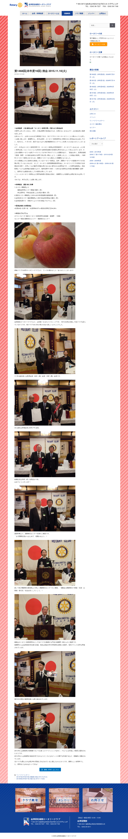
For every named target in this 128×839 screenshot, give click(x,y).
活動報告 (67, 13)
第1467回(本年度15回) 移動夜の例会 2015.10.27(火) (31, 777)
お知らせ (93, 114)
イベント (93, 117)
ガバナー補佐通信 (96, 124)
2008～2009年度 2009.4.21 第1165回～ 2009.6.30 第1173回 (101, 163)
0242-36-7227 (96, 6)
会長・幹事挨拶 (37, 13)
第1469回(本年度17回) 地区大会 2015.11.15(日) (30, 779)
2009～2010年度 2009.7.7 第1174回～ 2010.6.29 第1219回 (101, 154)
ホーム (24, 13)
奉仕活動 (93, 131)
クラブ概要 (79, 13)
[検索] (112, 25)
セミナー (93, 127)
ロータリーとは (53, 13)
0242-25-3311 (86, 827)
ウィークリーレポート (23, 775)
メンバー (91, 13)
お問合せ (102, 13)
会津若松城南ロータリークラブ (66, 836)
